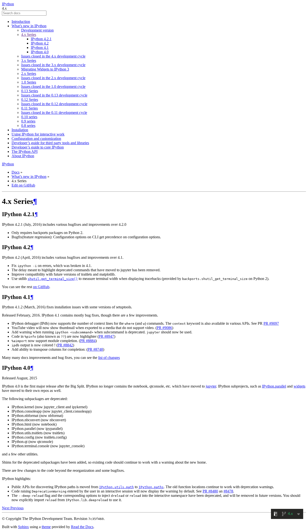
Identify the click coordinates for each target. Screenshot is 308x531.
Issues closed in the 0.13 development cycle (54, 95)
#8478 (228, 491)
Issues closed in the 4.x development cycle (53, 56)
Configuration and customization (36, 138)
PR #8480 (210, 491)
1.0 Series (28, 82)
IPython (8, 4)
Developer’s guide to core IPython (38, 147)
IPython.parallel (274, 386)
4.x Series (28, 34)
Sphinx (23, 527)
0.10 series (29, 117)
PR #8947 (106, 336)
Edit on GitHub (23, 185)
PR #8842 (65, 345)
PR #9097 (271, 323)
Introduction (21, 21)
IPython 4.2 (40, 43)
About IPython (23, 156)
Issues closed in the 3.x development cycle (53, 65)
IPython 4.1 (40, 47)
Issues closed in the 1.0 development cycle (53, 86)
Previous (17, 508)
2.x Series (28, 73)
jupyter (211, 386)
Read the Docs (82, 527)
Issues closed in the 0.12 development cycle (54, 104)
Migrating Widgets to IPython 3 (45, 69)
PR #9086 (164, 328)
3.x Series (28, 60)
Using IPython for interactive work (38, 134)
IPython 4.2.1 (41, 39)
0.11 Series (29, 108)
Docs (15, 172)
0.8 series (28, 125)
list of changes (109, 358)
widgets (299, 386)
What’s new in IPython (29, 26)
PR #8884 (88, 341)
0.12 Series (29, 99)
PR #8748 (95, 349)
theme (46, 527)
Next (6, 508)
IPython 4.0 (40, 52)
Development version (37, 30)
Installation (20, 130)
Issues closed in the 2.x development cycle (53, 78)
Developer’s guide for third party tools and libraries (50, 143)
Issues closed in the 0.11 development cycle (54, 112)
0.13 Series (29, 91)
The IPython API (25, 151)
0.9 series (28, 121)
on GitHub (41, 287)
